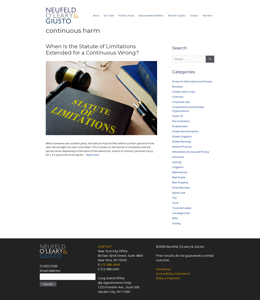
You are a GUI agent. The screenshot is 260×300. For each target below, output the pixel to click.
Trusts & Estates (181, 208)
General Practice (182, 146)
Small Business (181, 187)
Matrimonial (179, 172)
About (96, 15)
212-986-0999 (110, 265)
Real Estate (178, 177)
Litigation (178, 167)
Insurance (178, 157)
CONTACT (105, 247)
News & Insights (176, 15)
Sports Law (178, 192)
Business (177, 86)
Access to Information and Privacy (192, 81)
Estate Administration (185, 131)
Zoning (176, 223)
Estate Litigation (182, 136)
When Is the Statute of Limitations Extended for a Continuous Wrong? (92, 49)
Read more (92, 154)
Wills (175, 218)
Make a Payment (168, 278)
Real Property (180, 182)
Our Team (109, 15)
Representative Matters (151, 15)
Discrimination (181, 121)
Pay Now (207, 15)
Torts (175, 203)
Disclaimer (163, 269)
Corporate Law (181, 102)
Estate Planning (181, 141)
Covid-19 (177, 116)
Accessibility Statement (173, 274)
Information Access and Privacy (190, 151)
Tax (174, 197)
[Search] (210, 59)
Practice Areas (126, 15)
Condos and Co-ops (183, 91)
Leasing (176, 162)
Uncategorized (181, 213)
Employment (179, 126)
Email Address (50, 271)
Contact (194, 15)
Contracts (177, 96)
